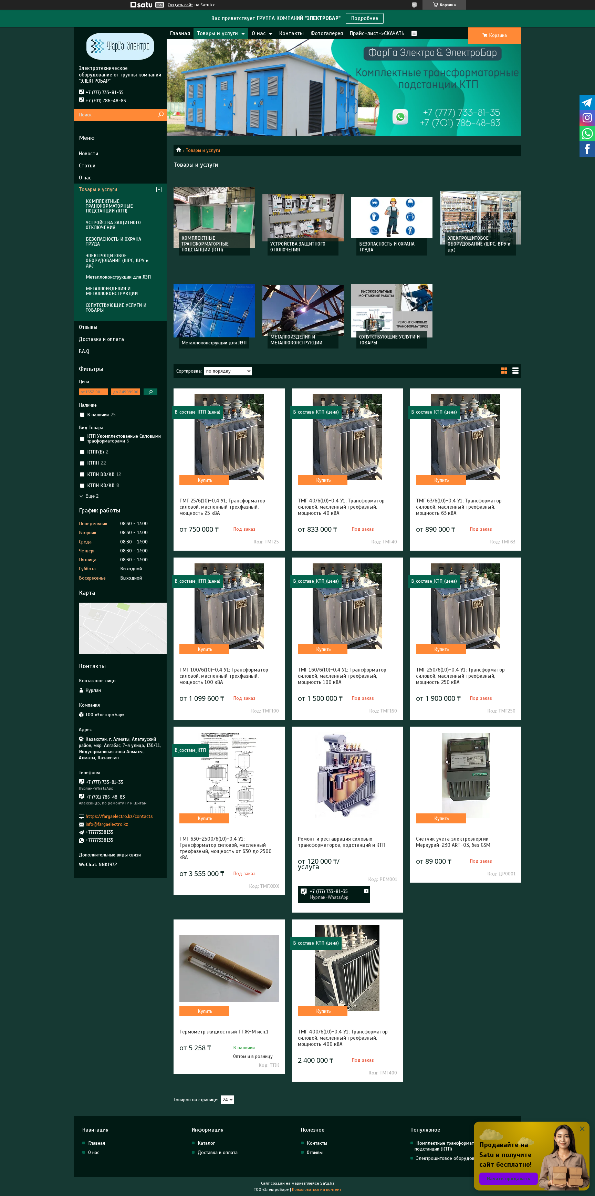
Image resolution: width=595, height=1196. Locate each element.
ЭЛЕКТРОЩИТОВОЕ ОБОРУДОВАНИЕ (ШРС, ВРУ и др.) (479, 244)
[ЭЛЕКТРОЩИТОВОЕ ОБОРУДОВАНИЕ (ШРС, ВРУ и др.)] (480, 218)
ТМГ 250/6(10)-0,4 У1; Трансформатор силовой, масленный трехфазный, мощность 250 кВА (460, 676)
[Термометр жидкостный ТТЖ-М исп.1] (229, 968)
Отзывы (88, 327)
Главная (180, 33)
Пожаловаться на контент (316, 1189)
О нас (258, 33)
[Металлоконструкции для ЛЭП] (214, 311)
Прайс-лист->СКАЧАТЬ (377, 33)
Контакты (291, 33)
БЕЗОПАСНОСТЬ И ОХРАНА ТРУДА (113, 241)
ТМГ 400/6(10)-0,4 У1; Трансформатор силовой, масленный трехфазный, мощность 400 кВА (343, 1038)
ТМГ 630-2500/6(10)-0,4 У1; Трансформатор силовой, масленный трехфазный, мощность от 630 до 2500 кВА (225, 848)
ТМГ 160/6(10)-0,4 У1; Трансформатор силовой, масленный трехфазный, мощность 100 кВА (342, 676)
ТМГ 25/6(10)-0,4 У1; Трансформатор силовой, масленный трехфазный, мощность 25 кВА (222, 507)
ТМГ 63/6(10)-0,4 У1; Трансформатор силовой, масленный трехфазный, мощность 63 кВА (459, 507)
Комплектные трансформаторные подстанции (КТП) (451, 1146)
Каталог (206, 1143)
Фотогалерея (327, 33)
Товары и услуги (217, 33)
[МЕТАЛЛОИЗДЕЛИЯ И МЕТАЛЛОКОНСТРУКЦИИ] (303, 311)
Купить (205, 480)
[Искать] (161, 115)
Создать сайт (180, 4)
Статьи (87, 166)
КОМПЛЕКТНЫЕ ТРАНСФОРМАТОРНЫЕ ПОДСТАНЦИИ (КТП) (205, 244)
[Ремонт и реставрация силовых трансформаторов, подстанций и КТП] (347, 775)
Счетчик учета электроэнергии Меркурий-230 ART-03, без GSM (453, 842)
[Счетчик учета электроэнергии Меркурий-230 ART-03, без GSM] (465, 775)
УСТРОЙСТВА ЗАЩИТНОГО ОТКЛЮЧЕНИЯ (297, 247)
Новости (88, 153)
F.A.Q (84, 351)
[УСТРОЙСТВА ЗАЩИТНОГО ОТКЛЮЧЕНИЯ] (303, 218)
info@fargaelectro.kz (107, 824)
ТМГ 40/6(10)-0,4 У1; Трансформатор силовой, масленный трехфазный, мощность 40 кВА (341, 507)
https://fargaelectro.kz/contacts (119, 816)
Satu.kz (327, 1183)
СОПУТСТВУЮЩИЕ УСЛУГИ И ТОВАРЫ (116, 307)
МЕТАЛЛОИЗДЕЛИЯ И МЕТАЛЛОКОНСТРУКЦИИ (296, 340)
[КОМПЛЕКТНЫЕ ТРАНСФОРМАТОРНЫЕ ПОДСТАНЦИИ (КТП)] (214, 218)
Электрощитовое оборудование (450, 1158)
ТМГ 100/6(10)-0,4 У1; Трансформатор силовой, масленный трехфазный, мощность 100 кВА (223, 676)
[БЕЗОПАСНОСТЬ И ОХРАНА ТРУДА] (392, 218)
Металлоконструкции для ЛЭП (214, 343)
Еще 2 (91, 496)
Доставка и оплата (101, 339)
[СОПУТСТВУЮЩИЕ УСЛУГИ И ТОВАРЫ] (392, 311)
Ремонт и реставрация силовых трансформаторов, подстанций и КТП (341, 842)
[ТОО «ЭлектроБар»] (120, 46)
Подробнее (364, 18)
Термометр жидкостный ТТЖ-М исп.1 (224, 1032)
